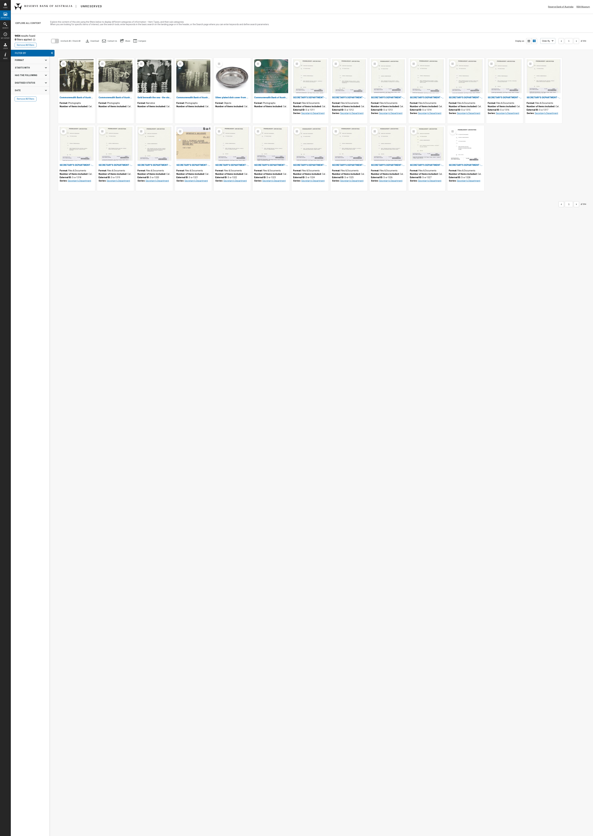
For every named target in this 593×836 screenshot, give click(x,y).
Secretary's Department (313, 113)
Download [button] (92, 41)
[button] (110, 41)
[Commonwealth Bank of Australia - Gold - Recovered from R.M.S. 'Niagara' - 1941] (193, 76)
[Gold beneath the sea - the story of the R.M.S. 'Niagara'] (154, 76)
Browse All (5, 18)
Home (5, 7)
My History (5, 38)
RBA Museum (583, 7)
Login (5, 48)
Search (5, 28)
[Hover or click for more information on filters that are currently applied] (34, 39)
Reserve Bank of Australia (560, 7)
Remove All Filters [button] (25, 45)
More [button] (5, 58)
